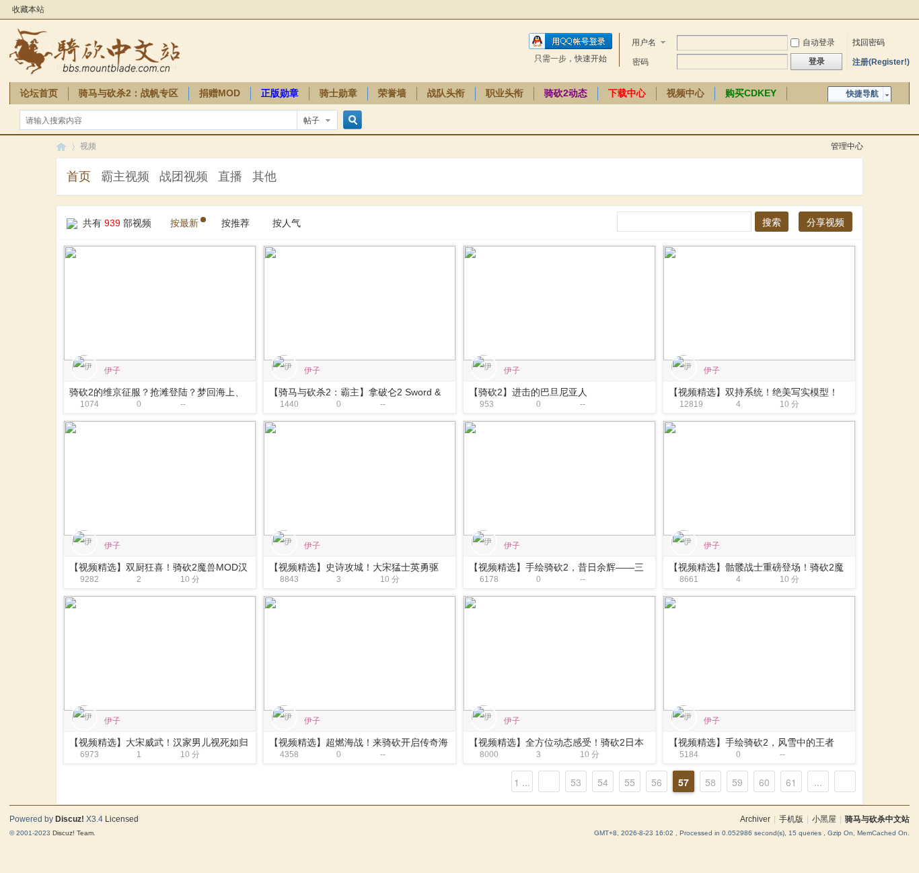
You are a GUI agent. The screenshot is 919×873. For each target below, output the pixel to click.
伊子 (112, 370)
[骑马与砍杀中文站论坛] (94, 51)
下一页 (845, 781)
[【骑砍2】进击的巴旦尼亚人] (559, 302)
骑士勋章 (338, 93)
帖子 (311, 120)
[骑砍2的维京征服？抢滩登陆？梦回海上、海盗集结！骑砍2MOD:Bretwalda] (160, 302)
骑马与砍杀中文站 (877, 819)
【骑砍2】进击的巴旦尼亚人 (528, 392)
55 (629, 782)
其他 (264, 176)
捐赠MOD (219, 93)
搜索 (771, 222)
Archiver (755, 819)
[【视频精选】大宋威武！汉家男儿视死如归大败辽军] (160, 652)
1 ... (522, 782)
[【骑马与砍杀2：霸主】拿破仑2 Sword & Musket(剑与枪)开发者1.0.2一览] (359, 302)
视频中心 (685, 93)
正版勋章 (280, 93)
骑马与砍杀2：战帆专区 (128, 93)
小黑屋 (824, 819)
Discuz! (69, 819)
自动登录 (819, 42)
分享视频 (825, 222)
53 (576, 782)
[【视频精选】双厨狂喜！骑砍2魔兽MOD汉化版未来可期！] (160, 477)
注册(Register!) (881, 62)
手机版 (791, 819)
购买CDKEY (750, 93)
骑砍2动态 (565, 93)
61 (791, 782)
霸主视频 (125, 176)
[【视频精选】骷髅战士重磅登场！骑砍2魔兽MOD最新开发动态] (759, 477)
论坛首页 (39, 93)
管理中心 (847, 146)
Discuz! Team (73, 833)
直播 (230, 176)
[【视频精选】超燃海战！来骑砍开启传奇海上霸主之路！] (359, 652)
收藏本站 (28, 9)
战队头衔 (446, 93)
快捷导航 (862, 93)
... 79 (818, 783)
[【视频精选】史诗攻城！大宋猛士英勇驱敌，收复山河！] (359, 477)
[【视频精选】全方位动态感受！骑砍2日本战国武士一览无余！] (559, 652)
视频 (88, 146)
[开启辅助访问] (906, 9)
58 (710, 782)
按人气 (286, 223)
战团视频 (183, 176)
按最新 (184, 223)
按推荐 (235, 223)
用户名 (644, 42)
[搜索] (350, 120)
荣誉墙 (392, 93)
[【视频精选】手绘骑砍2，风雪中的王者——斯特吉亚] (759, 652)
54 (602, 782)
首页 (79, 176)
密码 (640, 62)
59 (737, 782)
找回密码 (868, 42)
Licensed (122, 819)
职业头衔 (504, 93)
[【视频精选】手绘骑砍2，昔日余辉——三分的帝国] (559, 477)
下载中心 (627, 93)
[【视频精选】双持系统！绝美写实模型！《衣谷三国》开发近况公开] (759, 302)
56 (656, 782)
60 (764, 782)
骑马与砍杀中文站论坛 (61, 146)
